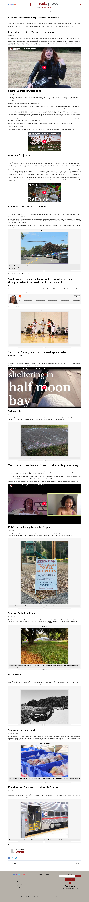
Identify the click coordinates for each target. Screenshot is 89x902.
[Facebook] (9, 4)
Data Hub (19, 878)
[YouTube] (15, 4)
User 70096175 (10, 306)
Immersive (19, 882)
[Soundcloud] (17, 4)
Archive (70, 879)
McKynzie (64, 43)
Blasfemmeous (59, 41)
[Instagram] (11, 4)
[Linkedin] (16, 858)
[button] (80, 4)
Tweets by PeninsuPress (43, 874)
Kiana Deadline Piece (16, 306)
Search (70, 874)
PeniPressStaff (20, 849)
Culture (19, 881)
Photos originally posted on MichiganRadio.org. (18, 273)
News (19, 876)
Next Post (78, 863)
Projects (19, 885)
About (19, 887)
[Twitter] (13, 4)
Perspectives (19, 884)
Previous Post (12, 863)
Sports (19, 879)
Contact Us (19, 888)
